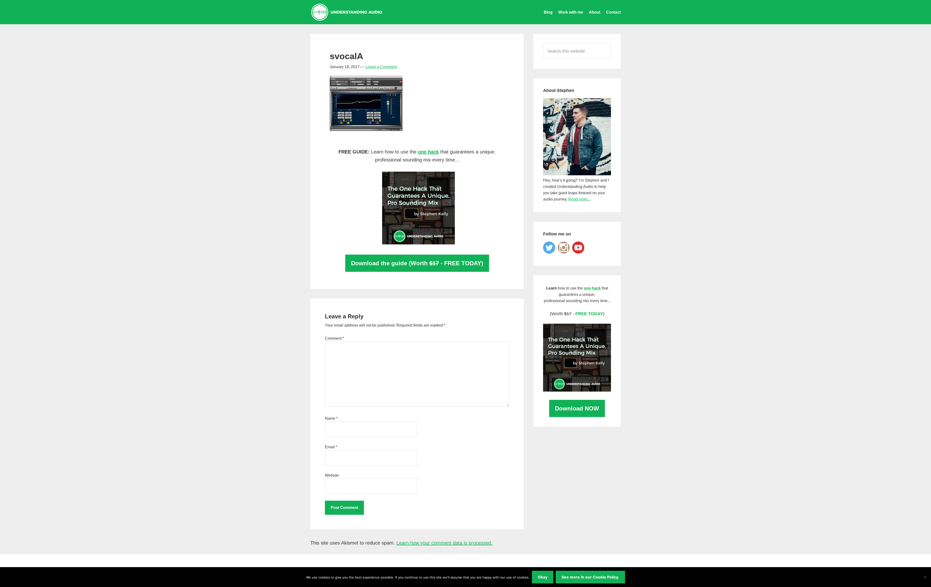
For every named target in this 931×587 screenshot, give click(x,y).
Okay (542, 577)
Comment (334, 338)
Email (331, 447)
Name (331, 418)
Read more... (579, 199)
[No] (925, 577)
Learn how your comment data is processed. (444, 543)
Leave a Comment (381, 67)
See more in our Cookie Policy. (590, 577)
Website (332, 475)
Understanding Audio (346, 12)
